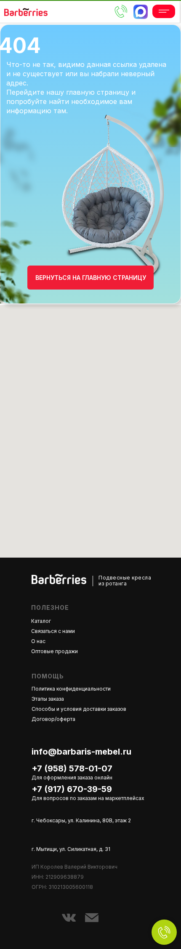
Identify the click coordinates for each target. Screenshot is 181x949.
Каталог (41, 621)
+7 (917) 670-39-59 (72, 789)
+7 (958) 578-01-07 (72, 768)
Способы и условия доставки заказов (79, 709)
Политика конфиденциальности (71, 689)
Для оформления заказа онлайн (72, 777)
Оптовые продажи (54, 651)
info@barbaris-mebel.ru (81, 752)
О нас (38, 641)
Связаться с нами (53, 631)
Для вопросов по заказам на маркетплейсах (88, 798)
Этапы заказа (48, 699)
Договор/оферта (53, 719)
